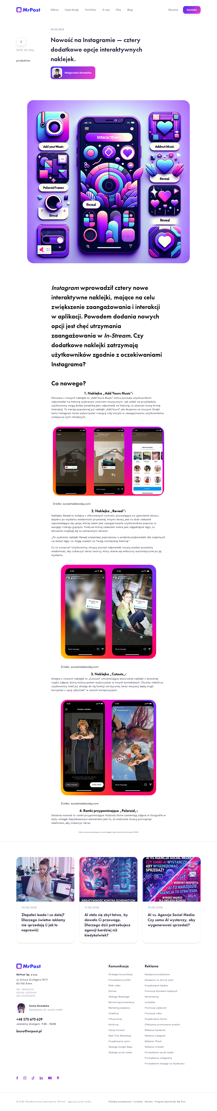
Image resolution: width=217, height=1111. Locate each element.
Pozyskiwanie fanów (156, 1019)
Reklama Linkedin (154, 1047)
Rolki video (114, 985)
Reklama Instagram (155, 1035)
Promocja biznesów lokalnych (161, 991)
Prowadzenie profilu (119, 980)
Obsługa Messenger (119, 996)
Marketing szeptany (119, 1008)
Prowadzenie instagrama (159, 1058)
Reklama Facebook (155, 1030)
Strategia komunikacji (120, 974)
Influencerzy (115, 1019)
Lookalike (150, 1002)
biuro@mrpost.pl (29, 1031)
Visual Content (116, 1030)
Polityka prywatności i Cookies (125, 1101)
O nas (105, 9)
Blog (130, 9)
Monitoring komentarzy (121, 1002)
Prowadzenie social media (160, 1052)
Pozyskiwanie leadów (156, 985)
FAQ (118, 9)
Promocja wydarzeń (155, 1008)
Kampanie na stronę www (159, 980)
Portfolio (90, 9)
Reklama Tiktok (153, 1041)
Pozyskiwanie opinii (119, 1041)
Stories (112, 991)
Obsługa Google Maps (120, 1047)
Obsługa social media (120, 1052)
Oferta (54, 9)
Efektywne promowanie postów (162, 1024)
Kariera (149, 1101)
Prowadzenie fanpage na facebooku (165, 1063)
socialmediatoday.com (77, 503)
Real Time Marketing (119, 1035)
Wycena (173, 9)
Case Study (72, 9)
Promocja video (153, 1013)
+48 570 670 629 (29, 1019)
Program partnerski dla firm (170, 1101)
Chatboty (113, 1013)
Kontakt (192, 9)
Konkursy (113, 1024)
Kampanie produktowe (157, 974)
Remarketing (152, 996)
